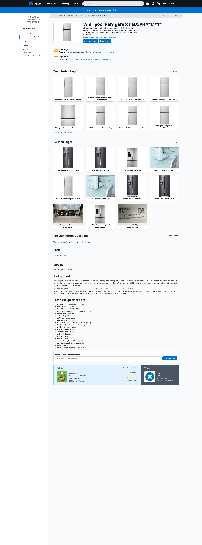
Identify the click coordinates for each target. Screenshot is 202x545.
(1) (62, 255)
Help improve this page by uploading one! (99, 52)
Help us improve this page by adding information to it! (95, 59)
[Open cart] (159, 3)
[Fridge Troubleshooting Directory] (68, 158)
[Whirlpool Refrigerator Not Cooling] (164, 87)
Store (76, 4)
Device (54, 15)
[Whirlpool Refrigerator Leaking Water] (132, 115)
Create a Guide (91, 41)
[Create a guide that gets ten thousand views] (127, 377)
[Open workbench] (148, 3)
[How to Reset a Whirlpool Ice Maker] (68, 186)
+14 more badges (133, 380)
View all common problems (64, 132)
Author (60, 368)
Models (25, 45)
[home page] (35, 3)
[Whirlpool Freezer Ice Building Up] (132, 87)
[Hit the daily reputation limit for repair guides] (136, 377)
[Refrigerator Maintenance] (164, 186)
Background (28, 52)
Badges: (134, 373)
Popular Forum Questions (32, 37)
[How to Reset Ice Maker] (100, 186)
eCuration (92, 37)
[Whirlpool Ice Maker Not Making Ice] (68, 87)
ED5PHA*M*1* (103, 15)
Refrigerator (72, 15)
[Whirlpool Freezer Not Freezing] (100, 115)
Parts (24, 41)
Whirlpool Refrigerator (87, 15)
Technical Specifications (32, 55)
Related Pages (28, 33)
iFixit (159, 373)
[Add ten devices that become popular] (132, 377)
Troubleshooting (29, 29)
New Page (174, 71)
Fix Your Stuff (50, 4)
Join (164, 4)
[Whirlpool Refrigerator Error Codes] (68, 115)
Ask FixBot (168, 358)
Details (25, 49)
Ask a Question (173, 236)
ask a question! (86, 242)
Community (64, 4)
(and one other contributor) (106, 37)
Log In (171, 4)
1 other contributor (131, 368)
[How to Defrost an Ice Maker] (164, 158)
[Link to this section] (52, 277)
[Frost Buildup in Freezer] (100, 158)
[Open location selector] (153, 3)
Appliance (62, 15)
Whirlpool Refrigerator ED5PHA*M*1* (33, 19)
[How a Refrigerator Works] (132, 158)
